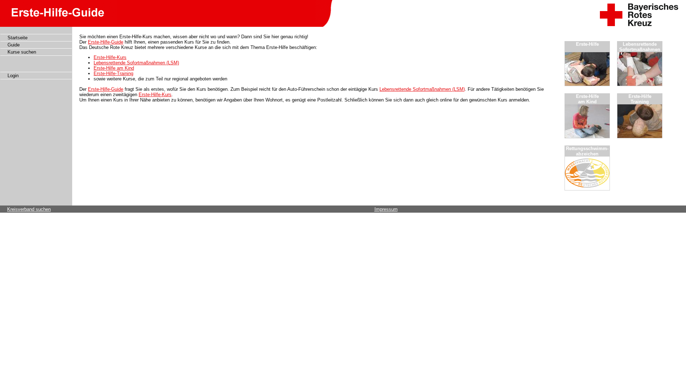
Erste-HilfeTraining (639, 99)
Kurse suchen (22, 52)
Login (13, 75)
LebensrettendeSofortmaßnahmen (639, 46)
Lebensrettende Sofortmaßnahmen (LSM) (136, 62)
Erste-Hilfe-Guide (105, 42)
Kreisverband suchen (29, 209)
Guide (14, 45)
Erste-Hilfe (587, 44)
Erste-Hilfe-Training (113, 73)
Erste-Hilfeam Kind (587, 99)
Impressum (386, 209)
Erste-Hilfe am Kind (114, 68)
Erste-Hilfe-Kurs (110, 57)
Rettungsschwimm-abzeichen (587, 151)
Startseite (18, 37)
